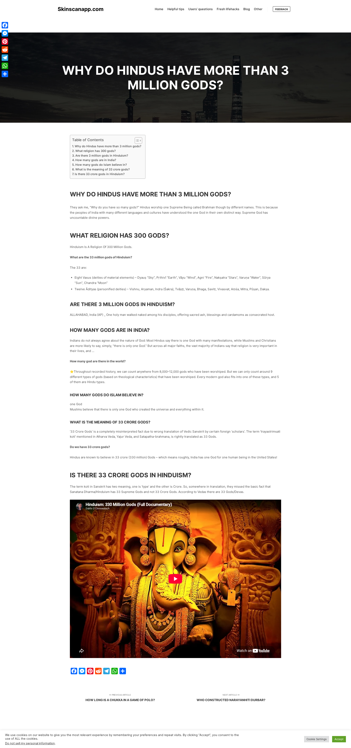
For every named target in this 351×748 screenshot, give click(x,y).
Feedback (281, 9)
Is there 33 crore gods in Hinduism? (100, 174)
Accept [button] (339, 739)
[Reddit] (5, 49)
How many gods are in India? (95, 160)
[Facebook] (5, 25)
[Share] (5, 74)
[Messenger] (5, 33)
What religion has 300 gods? (95, 151)
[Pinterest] (5, 41)
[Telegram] (5, 58)
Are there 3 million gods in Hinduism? (101, 155)
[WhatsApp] (5, 66)
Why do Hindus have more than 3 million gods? (108, 146)
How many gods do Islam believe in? (101, 164)
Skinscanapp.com (78, 9)
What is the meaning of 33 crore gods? (102, 169)
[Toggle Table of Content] (136, 140)
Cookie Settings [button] (317, 739)
